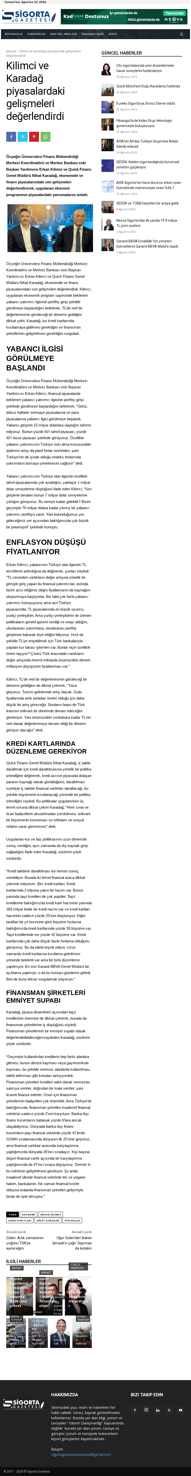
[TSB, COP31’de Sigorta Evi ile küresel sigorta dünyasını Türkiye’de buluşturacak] (60, 1333)
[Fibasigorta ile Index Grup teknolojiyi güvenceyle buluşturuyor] (107, 124)
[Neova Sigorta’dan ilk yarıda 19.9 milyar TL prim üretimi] (107, 224)
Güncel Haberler (76, 1266)
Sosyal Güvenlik (16, 1318)
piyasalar (72, 1220)
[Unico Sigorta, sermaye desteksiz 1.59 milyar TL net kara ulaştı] (49, 1296)
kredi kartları (19, 1220)
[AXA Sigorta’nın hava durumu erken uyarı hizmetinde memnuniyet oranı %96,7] (107, 186)
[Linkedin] (158, 1410)
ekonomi (28, 1214)
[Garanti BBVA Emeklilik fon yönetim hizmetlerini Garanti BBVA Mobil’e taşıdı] (107, 245)
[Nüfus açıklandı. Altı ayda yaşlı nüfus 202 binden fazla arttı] (38, 1333)
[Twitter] (23, 137)
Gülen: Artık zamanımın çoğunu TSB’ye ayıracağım (25, 1243)
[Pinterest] (34, 137)
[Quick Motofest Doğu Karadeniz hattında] (107, 90)
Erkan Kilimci (51, 1214)
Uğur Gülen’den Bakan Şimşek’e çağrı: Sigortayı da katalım (72, 1243)
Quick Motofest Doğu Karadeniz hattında (148, 86)
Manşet (11, 51)
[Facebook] (11, 137)
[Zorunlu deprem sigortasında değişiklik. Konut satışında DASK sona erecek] (19, 1296)
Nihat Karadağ (48, 1220)
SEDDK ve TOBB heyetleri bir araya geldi (147, 203)
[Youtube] (181, 1410)
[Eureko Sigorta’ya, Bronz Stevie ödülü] (107, 107)
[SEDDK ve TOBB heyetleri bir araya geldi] (107, 207)
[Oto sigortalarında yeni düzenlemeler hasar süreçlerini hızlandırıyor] (107, 69)
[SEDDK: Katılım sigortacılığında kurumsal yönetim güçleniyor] (107, 165)
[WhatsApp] (45, 137)
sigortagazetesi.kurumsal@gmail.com (81, 1454)
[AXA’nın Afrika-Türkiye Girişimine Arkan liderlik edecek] (107, 145)
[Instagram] (146, 1410)
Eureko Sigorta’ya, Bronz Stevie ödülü (145, 103)
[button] (182, 34)
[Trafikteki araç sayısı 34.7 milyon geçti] (16, 1333)
